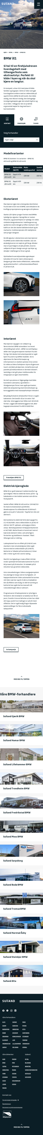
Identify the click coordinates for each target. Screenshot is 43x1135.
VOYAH (14, 1084)
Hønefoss (15, 1029)
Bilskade (28, 1063)
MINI (13, 1063)
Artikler (28, 1073)
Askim (4, 1026)
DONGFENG (5, 1070)
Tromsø (24, 1040)
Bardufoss (5, 1029)
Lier (13, 1040)
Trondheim (25, 1043)
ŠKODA (14, 1070)
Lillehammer (16, 1043)
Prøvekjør (21, 123)
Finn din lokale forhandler (9, 1100)
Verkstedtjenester (31, 1070)
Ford (4, 1073)
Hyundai (5, 1077)
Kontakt (7, 123)
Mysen (24, 1026)
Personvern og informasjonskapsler (12, 1107)
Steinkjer (25, 1036)
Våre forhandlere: (9, 1017)
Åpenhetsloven (6, 1104)
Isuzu (4, 1081)
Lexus (4, 1084)
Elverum (5, 1040)
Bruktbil (28, 1066)
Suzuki (14, 1073)
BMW (16, 52)
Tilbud (35, 123)
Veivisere (28, 1077)
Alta (3, 1022)
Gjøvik (4, 1047)
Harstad (15, 1026)
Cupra (4, 1066)
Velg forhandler (11, 133)
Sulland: (28, 1054)
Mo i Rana (15, 1047)
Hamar (14, 1022)
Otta (23, 1029)
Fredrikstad (6, 1043)
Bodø (4, 1033)
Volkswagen (16, 1081)
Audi (3, 1059)
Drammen (5, 1036)
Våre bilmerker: (8, 1054)
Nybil (11, 52)
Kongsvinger (16, 1036)
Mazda (4, 1088)
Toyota (14, 1077)
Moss (24, 1022)
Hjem (5, 52)
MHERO (14, 1059)
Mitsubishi (15, 1066)
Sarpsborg (25, 1033)
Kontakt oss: (7, 1095)
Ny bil (27, 1059)
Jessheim (15, 1033)
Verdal (24, 1047)
